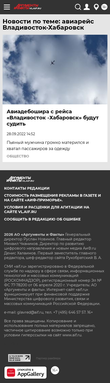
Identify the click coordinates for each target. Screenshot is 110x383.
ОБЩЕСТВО (18, 156)
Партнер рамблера (48, 358)
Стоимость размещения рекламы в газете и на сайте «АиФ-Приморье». (52, 197)
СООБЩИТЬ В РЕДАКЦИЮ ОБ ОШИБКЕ (42, 219)
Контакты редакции (27, 188)
